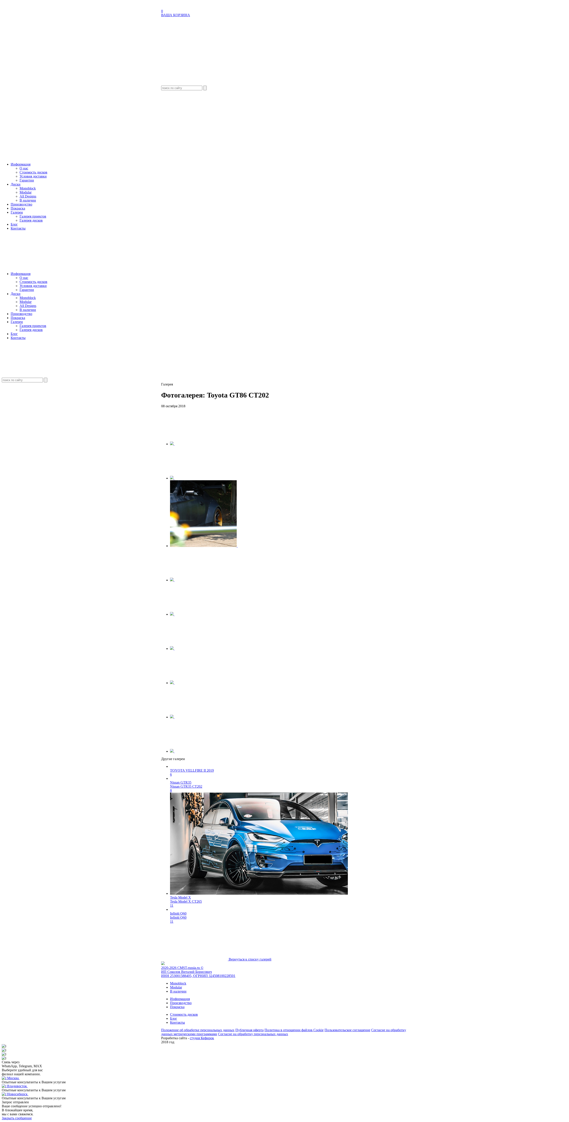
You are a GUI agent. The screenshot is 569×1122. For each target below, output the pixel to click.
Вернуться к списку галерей (249, 959)
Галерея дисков (31, 220)
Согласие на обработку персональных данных (253, 1034)
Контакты (18, 228)
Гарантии (27, 180)
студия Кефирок (202, 1038)
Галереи (17, 212)
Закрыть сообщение (17, 1118)
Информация (20, 164)
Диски (15, 184)
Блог (14, 224)
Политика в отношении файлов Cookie (294, 1030)
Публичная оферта (249, 1030)
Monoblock (28, 188)
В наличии (28, 200)
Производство (21, 204)
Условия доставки (33, 176)
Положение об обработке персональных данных (197, 1030)
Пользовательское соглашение (347, 1030)
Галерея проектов (33, 216)
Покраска (18, 208)
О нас (24, 168)
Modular (26, 192)
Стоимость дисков (33, 172)
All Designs (28, 196)
